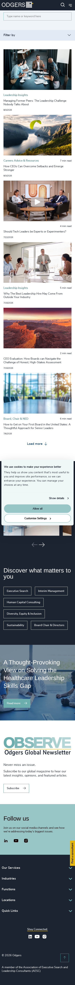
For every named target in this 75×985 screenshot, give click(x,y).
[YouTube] (16, 840)
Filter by (9, 35)
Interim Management (51, 591)
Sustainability (15, 625)
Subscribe (13, 788)
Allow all (37, 508)
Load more (35, 443)
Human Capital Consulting (23, 602)
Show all (10, 632)
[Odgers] (17, 5)
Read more (13, 703)
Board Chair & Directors (49, 625)
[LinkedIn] (5, 841)
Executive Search (17, 591)
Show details (56, 498)
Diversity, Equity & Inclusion (24, 613)
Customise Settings (35, 518)
